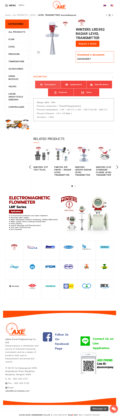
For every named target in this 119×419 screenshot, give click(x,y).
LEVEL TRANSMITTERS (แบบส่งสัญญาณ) (57, 15)
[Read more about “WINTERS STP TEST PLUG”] (47, 149)
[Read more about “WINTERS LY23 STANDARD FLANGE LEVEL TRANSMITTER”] (109, 149)
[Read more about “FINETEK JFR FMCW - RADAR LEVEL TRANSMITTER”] (68, 149)
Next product (112, 15)
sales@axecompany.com (17, 390)
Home (8, 15)
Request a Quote (88, 43)
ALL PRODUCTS (20, 15)
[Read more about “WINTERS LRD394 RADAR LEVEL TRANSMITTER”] (89, 149)
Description (40, 76)
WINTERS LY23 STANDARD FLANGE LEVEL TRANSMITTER (104, 171)
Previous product (106, 15)
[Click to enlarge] (38, 52)
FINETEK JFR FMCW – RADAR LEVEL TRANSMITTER (62, 171)
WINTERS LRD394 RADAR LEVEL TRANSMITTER (83, 171)
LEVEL (33, 15)
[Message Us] (114, 409)
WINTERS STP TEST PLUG (40, 168)
